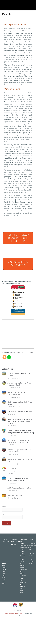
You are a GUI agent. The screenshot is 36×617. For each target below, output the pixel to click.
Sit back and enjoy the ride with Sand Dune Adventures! (19, 451)
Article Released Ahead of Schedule (19, 488)
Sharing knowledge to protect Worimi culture (20, 403)
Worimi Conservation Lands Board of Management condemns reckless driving (21, 432)
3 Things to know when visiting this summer (19, 374)
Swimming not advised (15, 495)
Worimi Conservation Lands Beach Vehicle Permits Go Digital (19, 479)
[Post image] (4, 373)
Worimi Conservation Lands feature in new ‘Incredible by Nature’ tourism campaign (20, 421)
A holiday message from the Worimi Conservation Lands (19, 384)
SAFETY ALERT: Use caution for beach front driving (20, 470)
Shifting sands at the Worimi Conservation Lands (16, 393)
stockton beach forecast (14, 344)
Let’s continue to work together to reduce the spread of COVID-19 (18, 441)
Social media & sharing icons (14, 613)
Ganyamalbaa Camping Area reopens (20, 411)
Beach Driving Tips (31, 561)
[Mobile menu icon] (3, 5)
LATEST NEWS (31, 554)
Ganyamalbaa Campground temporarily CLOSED (20, 460)
